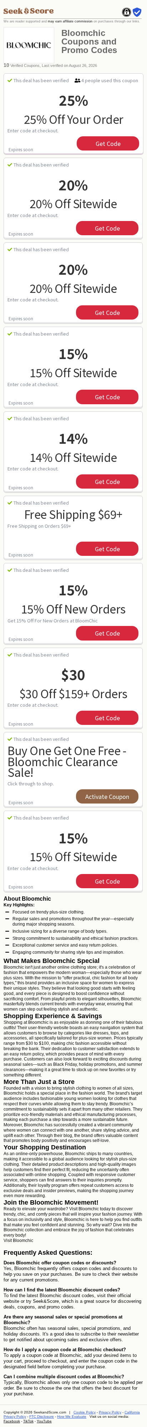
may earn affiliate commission (70, 21)
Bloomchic (23, 1240)
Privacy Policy (110, 1412)
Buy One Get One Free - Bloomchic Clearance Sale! (66, 761)
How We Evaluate (71, 1416)
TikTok (28, 1421)
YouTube (44, 1421)
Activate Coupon (107, 796)
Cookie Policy (85, 1412)
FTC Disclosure (41, 1416)
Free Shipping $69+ (73, 514)
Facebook (12, 1421)
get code (108, 143)
